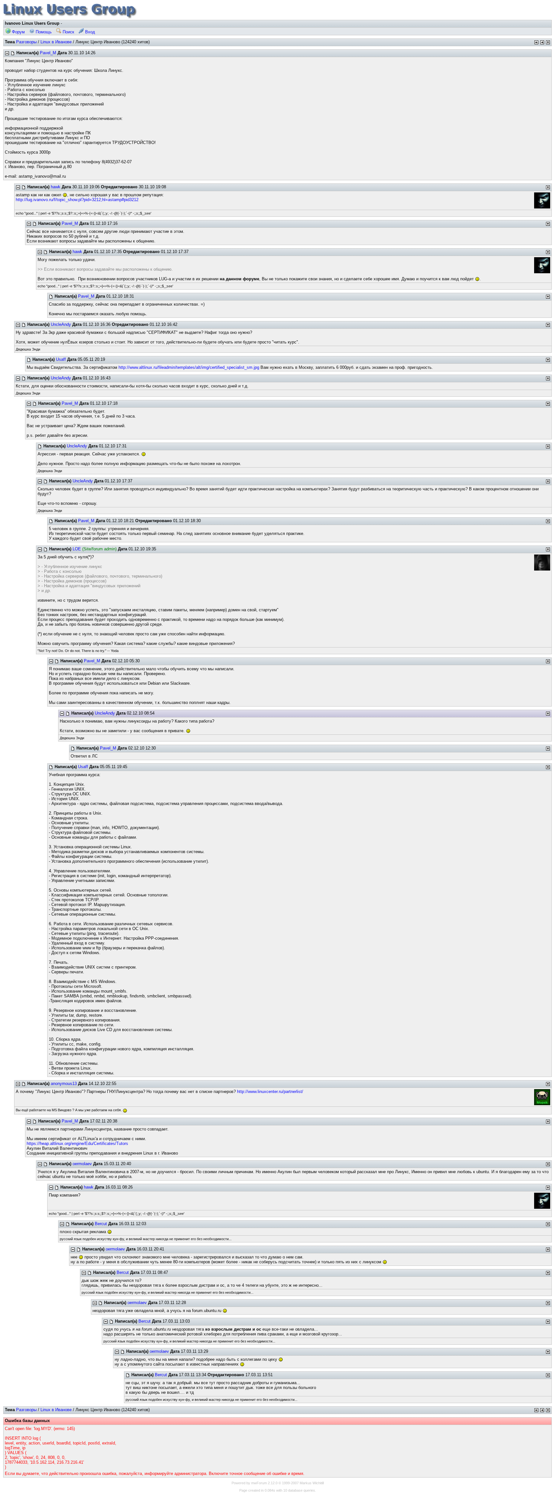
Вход (89, 32)
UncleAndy (61, 324)
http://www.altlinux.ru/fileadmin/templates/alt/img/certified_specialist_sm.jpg (189, 367)
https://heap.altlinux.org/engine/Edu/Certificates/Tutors (77, 1143)
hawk (55, 186)
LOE (77, 548)
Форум (18, 32)
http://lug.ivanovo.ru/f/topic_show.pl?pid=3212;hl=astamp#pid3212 (77, 199)
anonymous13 (64, 1083)
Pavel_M (48, 52)
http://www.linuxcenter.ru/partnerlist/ (270, 1091)
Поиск (67, 32)
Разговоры (26, 41)
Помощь (43, 32)
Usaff (61, 359)
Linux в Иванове (56, 41)
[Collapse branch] (7, 53)
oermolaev (82, 1163)
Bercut (101, 1223)
